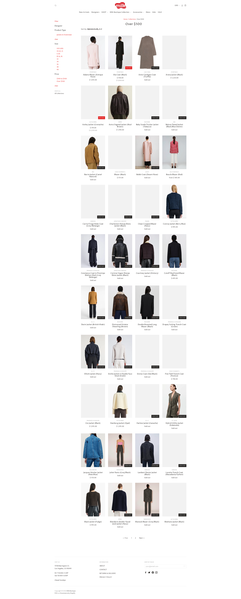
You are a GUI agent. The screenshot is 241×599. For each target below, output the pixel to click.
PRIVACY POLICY (106, 577)
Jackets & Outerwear (64, 35)
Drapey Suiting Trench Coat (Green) (174, 325)
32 (57, 59)
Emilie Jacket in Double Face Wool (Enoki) (120, 375)
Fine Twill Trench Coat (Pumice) (174, 375)
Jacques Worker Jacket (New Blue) (93, 473)
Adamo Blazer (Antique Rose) (93, 76)
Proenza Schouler (93, 270)
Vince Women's (120, 172)
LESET (147, 172)
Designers (95, 12)
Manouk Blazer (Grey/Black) (147, 522)
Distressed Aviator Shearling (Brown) (120, 325)
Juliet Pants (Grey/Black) (120, 472)
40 (58, 70)
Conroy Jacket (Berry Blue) (174, 224)
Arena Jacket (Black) (174, 75)
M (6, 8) (59, 56)
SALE (160, 12)
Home (125, 19)
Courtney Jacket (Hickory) (147, 273)
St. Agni (174, 420)
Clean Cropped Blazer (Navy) (147, 225)
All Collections (59, 93)
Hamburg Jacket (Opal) (120, 423)
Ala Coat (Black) (120, 75)
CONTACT (103, 570)
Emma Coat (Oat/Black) (147, 374)
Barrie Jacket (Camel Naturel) (93, 175)
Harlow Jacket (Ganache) (147, 423)
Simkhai (93, 221)
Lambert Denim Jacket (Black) (147, 473)
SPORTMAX (93, 72)
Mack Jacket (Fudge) (93, 522)
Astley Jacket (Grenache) (93, 124)
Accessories (138, 12)
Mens (148, 12)
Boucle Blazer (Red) (174, 174)
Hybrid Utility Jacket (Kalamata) (174, 424)
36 (57, 64)
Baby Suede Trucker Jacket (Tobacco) (147, 125)
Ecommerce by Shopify (67, 593)
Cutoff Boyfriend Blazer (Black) (174, 274)
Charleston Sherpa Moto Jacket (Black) (120, 225)
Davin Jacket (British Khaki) (93, 324)
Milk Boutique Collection (120, 12)
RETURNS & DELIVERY (108, 573)
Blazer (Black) (120, 174)
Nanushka (120, 470)
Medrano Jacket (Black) (174, 522)
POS (56, 593)
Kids (154, 12)
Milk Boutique (71, 591)
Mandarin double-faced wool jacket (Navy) (120, 523)
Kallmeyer (93, 470)
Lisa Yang (147, 72)
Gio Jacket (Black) (93, 423)
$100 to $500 (62, 79)
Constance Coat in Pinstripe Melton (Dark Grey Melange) (93, 275)
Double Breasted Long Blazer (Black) (147, 325)
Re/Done (147, 122)
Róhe (120, 519)
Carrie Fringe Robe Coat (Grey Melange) (93, 225)
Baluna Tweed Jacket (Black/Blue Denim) (174, 125)
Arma (120, 122)
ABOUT (102, 566)
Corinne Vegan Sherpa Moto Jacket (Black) (120, 274)
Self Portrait (174, 172)
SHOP (104, 12)
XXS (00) (60, 48)
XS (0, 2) (60, 51)
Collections (132, 19)
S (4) (58, 54)
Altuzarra (93, 122)
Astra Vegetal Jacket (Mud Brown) (120, 125)
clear (56, 39)
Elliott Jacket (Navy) (93, 374)
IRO (174, 122)
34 (57, 62)
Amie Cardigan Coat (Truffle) (147, 76)
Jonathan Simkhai (120, 221)
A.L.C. (93, 322)
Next (141, 538)
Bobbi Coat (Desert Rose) (147, 174)
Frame (147, 221)
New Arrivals (84, 12)
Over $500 (61, 81)
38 (57, 67)
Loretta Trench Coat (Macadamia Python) (174, 473)
